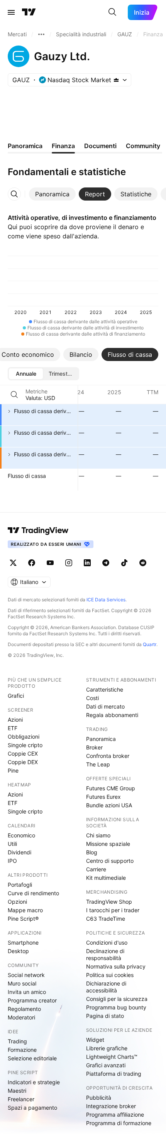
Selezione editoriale (32, 1058)
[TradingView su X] (13, 562)
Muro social (22, 983)
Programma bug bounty (116, 1007)
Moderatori (21, 1017)
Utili (12, 843)
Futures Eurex (103, 796)
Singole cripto (25, 745)
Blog (91, 852)
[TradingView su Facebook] (31, 562)
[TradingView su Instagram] (68, 562)
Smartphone (23, 942)
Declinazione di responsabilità (105, 954)
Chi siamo (98, 835)
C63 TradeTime (105, 918)
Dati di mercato (105, 706)
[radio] (26, 373)
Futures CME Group (110, 788)
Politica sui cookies (110, 975)
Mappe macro (25, 910)
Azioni (15, 719)
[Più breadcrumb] (41, 34)
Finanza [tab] (63, 146)
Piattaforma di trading (113, 1073)
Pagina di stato (105, 1015)
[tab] (52, 194)
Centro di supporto (110, 860)
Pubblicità (98, 1097)
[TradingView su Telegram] (105, 562)
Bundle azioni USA (109, 805)
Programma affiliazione (115, 1114)
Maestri (17, 1090)
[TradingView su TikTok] (124, 562)
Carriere (96, 869)
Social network (26, 975)
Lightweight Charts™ (111, 1056)
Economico (21, 835)
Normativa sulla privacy (116, 966)
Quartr (149, 644)
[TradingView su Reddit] (142, 562)
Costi (92, 698)
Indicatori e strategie (34, 1082)
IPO (12, 860)
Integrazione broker (111, 1106)
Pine (13, 770)
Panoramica (101, 739)
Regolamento (24, 1009)
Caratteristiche (104, 689)
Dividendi (19, 852)
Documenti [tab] (100, 146)
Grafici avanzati (105, 1065)
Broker (94, 747)
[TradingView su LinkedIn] (87, 562)
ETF (12, 728)
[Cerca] (112, 12)
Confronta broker (107, 756)
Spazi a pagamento (32, 1107)
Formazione (22, 1049)
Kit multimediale (106, 877)
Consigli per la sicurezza (116, 999)
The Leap (98, 764)
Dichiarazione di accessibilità (106, 987)
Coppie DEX (23, 762)
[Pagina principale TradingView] (29, 12)
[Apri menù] (11, 12)
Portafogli (20, 884)
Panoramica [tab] (25, 146)
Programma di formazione (118, 1123)
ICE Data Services (105, 599)
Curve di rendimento (33, 893)
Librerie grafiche (106, 1048)
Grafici (16, 695)
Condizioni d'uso (106, 942)
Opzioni (17, 901)
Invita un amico (27, 992)
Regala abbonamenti (112, 715)
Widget (95, 1039)
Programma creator (32, 1000)
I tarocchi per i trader (112, 910)
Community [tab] (143, 146)
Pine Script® (23, 918)
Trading (17, 1041)
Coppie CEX (23, 753)
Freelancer (21, 1099)
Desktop (18, 951)
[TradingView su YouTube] (50, 562)
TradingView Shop (109, 901)
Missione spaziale (108, 843)
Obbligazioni (23, 736)
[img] (116, 79)
